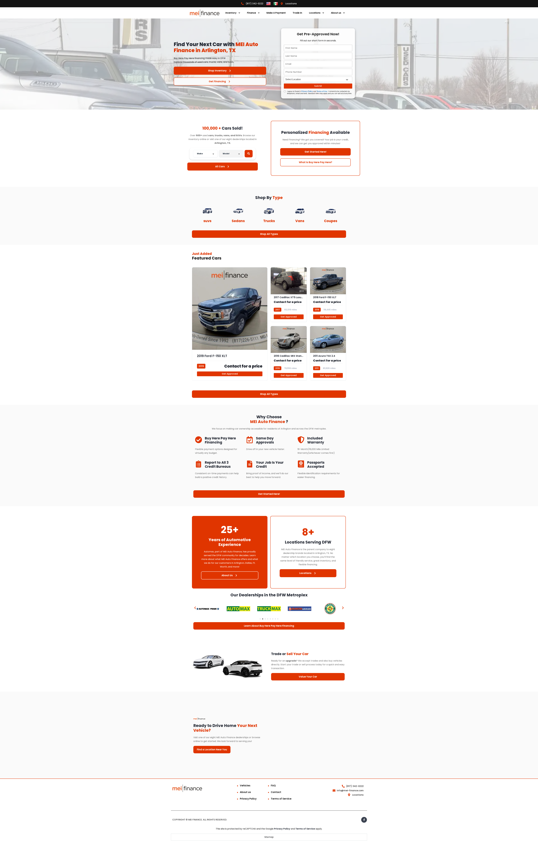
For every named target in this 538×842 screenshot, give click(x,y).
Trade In (297, 12)
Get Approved (230, 373)
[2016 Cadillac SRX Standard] (289, 353)
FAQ (273, 785)
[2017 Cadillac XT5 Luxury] (289, 294)
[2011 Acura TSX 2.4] (328, 353)
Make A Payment (276, 12)
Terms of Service (281, 798)
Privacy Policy (307, 91)
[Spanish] (275, 3)
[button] (195, 608)
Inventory (230, 12)
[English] (268, 3)
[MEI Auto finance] (205, 13)
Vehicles (245, 785)
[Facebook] (364, 820)
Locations (314, 12)
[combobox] (205, 153)
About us (336, 12)
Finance (251, 12)
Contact (276, 792)
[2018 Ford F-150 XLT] (328, 294)
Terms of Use (322, 91)
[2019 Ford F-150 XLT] (229, 324)
